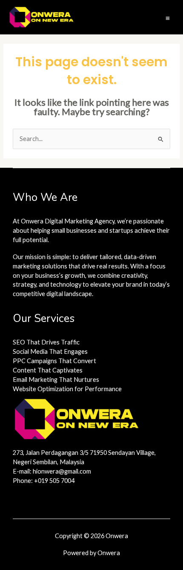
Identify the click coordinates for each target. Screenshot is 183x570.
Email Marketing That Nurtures (56, 379)
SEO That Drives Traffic (46, 342)
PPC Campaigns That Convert (54, 360)
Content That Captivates (48, 370)
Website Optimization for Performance (67, 388)
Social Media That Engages (50, 351)
